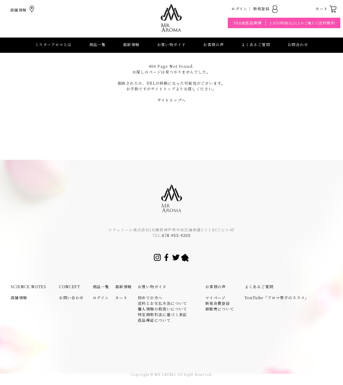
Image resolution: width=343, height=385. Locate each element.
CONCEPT (69, 286)
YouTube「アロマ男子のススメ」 (277, 297)
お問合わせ (298, 44)
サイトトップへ (171, 100)
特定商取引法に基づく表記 (162, 314)
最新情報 (131, 44)
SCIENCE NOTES (28, 286)
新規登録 (262, 8)
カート (322, 8)
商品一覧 (97, 44)
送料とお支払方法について (162, 303)
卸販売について (219, 309)
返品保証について (154, 320)
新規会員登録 (217, 303)
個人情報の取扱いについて (162, 309)
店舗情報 (19, 10)
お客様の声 (213, 44)
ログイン (239, 8)
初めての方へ (150, 297)
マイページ (215, 297)
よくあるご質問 (255, 44)
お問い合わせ (71, 297)
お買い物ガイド (152, 286)
